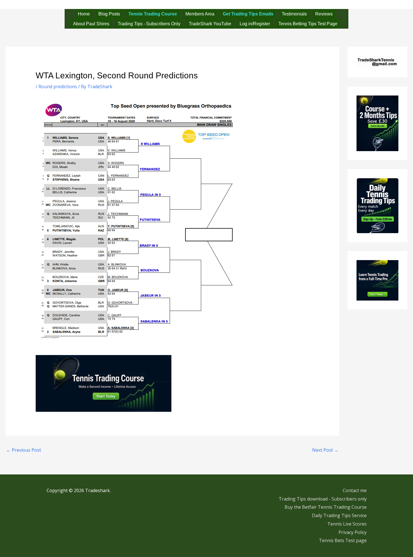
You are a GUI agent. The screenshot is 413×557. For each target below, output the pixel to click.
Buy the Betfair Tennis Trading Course (326, 507)
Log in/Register (255, 23)
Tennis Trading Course (152, 14)
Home (84, 14)
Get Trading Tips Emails (248, 14)
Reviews (324, 14)
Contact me (355, 490)
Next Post (325, 450)
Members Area (199, 14)
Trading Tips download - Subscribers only (323, 499)
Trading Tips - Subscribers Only (149, 23)
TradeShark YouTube (210, 23)
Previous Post (23, 450)
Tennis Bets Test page (343, 540)
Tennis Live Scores (347, 524)
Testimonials (294, 14)
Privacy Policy (353, 532)
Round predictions (57, 86)
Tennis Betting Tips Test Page (307, 23)
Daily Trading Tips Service (339, 515)
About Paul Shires (91, 23)
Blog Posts (109, 14)
